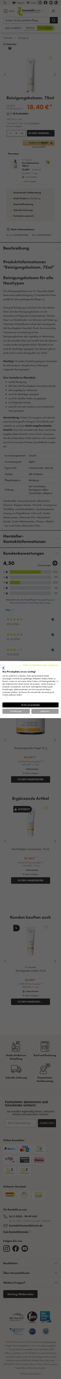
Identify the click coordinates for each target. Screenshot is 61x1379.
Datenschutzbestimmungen (35, 665)
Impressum (54, 665)
